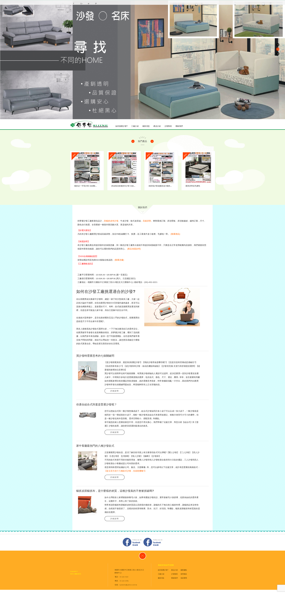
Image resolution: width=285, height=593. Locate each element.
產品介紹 (157, 126)
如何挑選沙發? (121, 126)
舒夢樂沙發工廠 (89, 124)
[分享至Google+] (80, 2)
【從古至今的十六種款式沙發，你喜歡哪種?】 (125, 470)
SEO (71, 574)
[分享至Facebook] (73, 2)
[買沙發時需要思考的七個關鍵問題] (87, 370)
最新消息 (146, 126)
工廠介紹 (134, 126)
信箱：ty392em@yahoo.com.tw (126, 585)
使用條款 (184, 574)
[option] (142, 59)
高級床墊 (147, 221)
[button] (132, 141)
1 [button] (277, 45)
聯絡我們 (179, 126)
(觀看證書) (119, 260)
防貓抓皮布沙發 (111, 221)
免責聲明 (184, 578)
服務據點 (184, 570)
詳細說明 (114, 391)
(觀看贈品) (175, 234)
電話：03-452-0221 (121, 577)
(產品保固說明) (134, 249)
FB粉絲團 (132, 542)
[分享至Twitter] (88, 2)
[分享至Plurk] (95, 2)
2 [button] (277, 49)
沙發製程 (168, 126)
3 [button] (277, 54)
